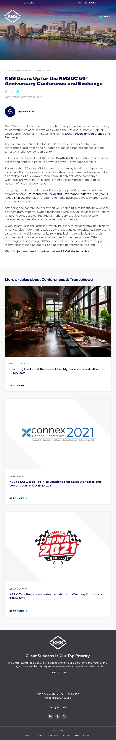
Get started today (77, 251)
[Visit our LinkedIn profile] (50, 716)
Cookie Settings (83, 735)
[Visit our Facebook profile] (57, 716)
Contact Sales (87, 3)
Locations (53, 735)
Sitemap (66, 735)
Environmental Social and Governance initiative (59, 194)
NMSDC (19, 197)
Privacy (39, 735)
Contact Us (58, 672)
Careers (29, 3)
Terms (27, 735)
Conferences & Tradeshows (32, 70)
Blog (8, 70)
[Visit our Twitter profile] (64, 716)
